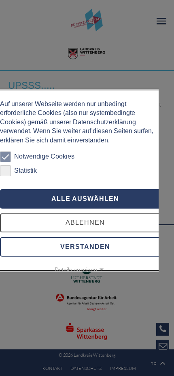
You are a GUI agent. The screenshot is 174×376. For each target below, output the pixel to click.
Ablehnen (85, 222)
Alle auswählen (85, 198)
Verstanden (85, 246)
